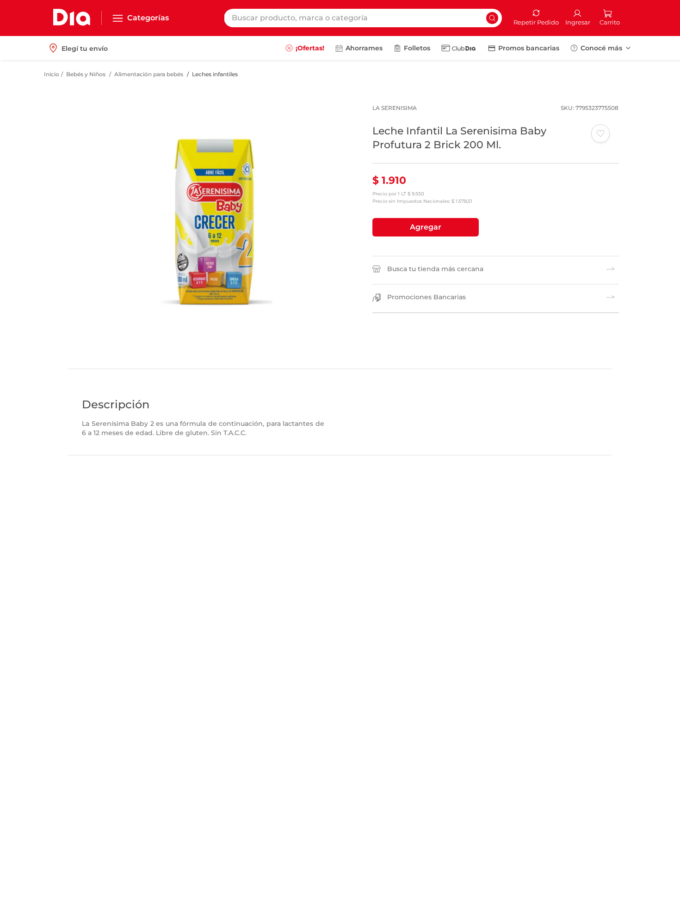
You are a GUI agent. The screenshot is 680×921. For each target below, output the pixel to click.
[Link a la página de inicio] (51, 74)
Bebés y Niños (85, 74)
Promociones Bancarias (426, 297)
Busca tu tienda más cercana (435, 269)
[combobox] (363, 18)
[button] (425, 227)
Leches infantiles (215, 74)
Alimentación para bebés (148, 74)
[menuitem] (304, 48)
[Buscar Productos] (492, 18)
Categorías (148, 17)
